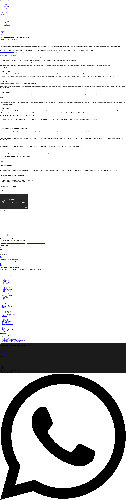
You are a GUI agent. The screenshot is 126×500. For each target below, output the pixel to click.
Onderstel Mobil (6, 26)
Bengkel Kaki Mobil (5, 287)
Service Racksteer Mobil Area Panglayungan (7, 52)
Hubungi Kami (4, 12)
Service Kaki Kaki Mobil (6, 318)
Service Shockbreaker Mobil (6, 321)
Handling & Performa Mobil (6, 295)
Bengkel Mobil (4, 288)
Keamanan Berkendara (5, 297)
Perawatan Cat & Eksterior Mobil (7, 306)
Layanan (3, 3)
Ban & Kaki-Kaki (5, 285)
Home (3, 2)
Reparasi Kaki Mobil (5, 315)
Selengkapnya (8, 254)
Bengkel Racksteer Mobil (6, 291)
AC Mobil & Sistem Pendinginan (7, 280)
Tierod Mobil (4, 327)
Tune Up (3, 328)
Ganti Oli (5, 9)
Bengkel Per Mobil (5, 290)
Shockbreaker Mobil (5, 323)
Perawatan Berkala (5, 305)
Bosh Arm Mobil (4, 293)
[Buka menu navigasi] (0, 15)
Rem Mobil (4, 313)
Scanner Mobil (6, 5)
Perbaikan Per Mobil (5, 310)
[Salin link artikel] (7, 235)
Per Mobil (3, 304)
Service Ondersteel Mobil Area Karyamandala (9, 267)
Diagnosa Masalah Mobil (6, 294)
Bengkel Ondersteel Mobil (6, 289)
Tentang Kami (4, 17)
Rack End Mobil (4, 312)
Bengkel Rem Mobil (5, 292)
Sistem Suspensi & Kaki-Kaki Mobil (7, 324)
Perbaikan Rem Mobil (5, 311)
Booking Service (2, 14)
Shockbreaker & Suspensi (6, 322)
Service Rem (6, 4)
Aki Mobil (3, 281)
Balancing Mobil (4, 283)
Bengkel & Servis (4, 286)
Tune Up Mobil (6, 6)
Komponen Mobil (5, 299)
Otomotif (3, 303)
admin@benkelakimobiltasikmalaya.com (9, 368)
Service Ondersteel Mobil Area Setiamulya (8, 251)
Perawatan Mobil (4, 307)
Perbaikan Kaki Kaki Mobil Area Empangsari (9, 259)
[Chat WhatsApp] (63, 499)
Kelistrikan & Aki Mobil (6, 298)
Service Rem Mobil (5, 320)
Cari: (1, 274)
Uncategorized (4, 330)
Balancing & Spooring (5, 282)
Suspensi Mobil (4, 326)
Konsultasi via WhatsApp (4, 242)
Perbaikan (3, 308)
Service (1, 34)
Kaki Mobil (4, 296)
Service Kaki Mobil (7, 10)
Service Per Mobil (5, 319)
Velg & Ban (4, 331)
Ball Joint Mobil (4, 284)
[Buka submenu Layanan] (5, 18)
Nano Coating (6, 8)
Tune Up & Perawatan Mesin (6, 329)
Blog (2, 11)
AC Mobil (5, 7)
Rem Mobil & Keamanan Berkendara (8, 314)
